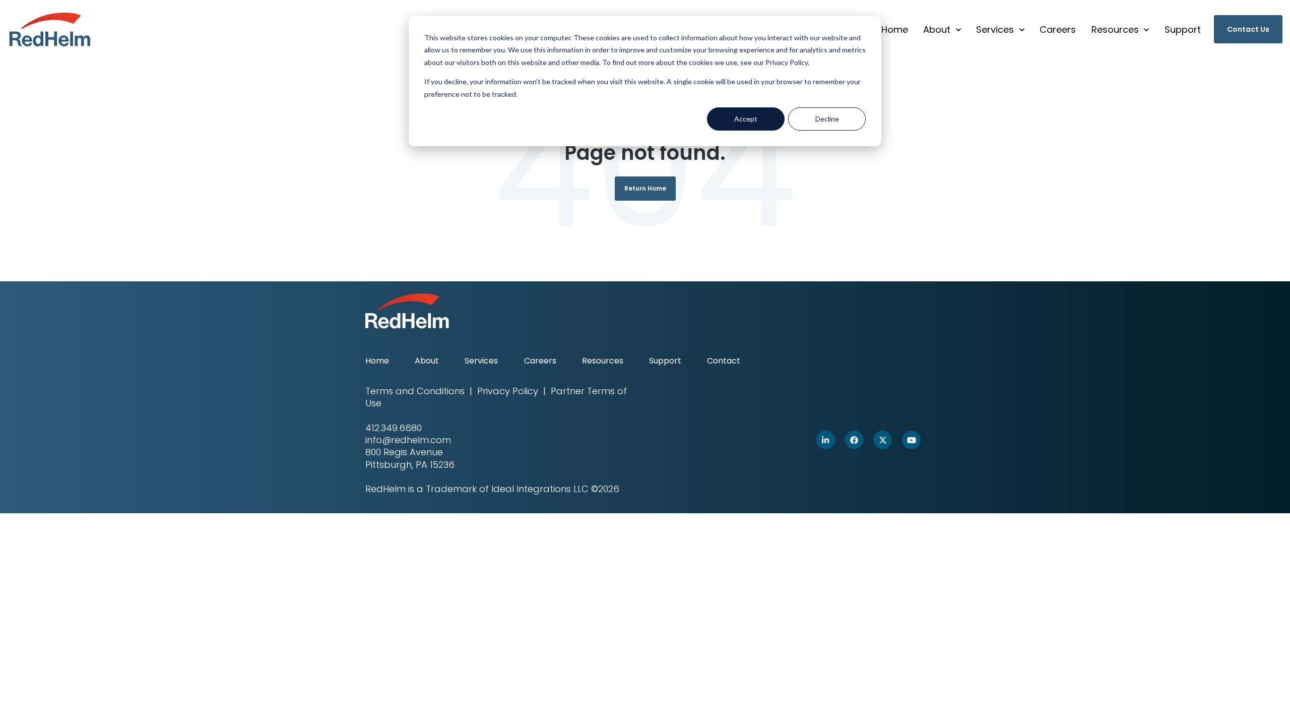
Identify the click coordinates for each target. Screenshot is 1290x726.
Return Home (645, 188)
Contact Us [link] (1248, 29)
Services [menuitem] (481, 361)
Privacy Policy (507, 391)
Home (894, 29)
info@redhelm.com (408, 440)
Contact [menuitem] (723, 361)
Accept (745, 118)
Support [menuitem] (665, 361)
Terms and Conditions (415, 391)
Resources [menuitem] (602, 361)
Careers (1058, 29)
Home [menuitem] (377, 361)
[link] (50, 28)
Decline (827, 118)
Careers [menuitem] (540, 361)
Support (1183, 29)
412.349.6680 (393, 427)
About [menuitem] (427, 361)
